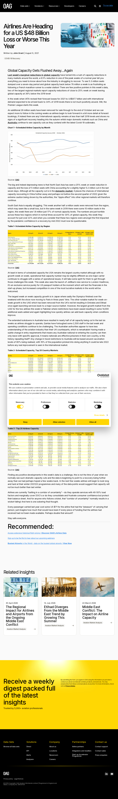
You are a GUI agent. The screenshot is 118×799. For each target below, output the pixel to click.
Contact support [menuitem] (101, 747)
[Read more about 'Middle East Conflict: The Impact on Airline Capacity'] (97, 587)
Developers (69, 6)
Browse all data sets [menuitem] (11, 747)
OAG (17, 180)
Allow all (92, 422)
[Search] (95, 6)
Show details (99, 415)
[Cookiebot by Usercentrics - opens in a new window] (99, 375)
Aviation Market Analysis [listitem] (16, 629)
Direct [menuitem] (28, 747)
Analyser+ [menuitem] (30, 759)
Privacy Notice (70, 686)
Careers (82, 6)
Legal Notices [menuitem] (18, 779)
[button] (106, 774)
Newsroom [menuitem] (53, 755)
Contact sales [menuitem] (100, 751)
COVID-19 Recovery (12, 58)
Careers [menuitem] (52, 759)
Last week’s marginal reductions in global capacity (34, 75)
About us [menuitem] (52, 747)
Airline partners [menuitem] (78, 747)
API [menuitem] (27, 751)
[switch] (46, 406)
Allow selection (59, 422)
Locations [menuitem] (53, 751)
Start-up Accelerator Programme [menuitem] (80, 755)
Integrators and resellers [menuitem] (81, 751)
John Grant (18, 53)
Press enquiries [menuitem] (101, 755)
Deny (25, 422)
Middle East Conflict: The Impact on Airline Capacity (95, 612)
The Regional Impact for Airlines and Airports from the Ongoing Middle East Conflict (20, 616)
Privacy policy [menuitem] (8, 779)
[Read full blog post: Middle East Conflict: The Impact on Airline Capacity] (111, 623)
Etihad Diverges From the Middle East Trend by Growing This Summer (56, 614)
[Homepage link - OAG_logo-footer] (6, 774)
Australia (13, 122)
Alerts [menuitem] (28, 755)
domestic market (64, 191)
